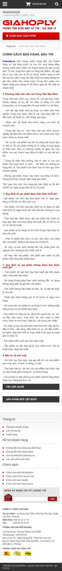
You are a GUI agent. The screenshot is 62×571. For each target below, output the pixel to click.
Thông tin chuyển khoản (17, 427)
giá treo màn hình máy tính (40, 565)
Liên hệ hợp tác (13, 431)
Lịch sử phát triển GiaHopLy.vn (20, 455)
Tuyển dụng (11, 434)
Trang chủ (11, 46)
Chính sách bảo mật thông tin (19, 472)
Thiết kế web (8, 565)
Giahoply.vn (9, 61)
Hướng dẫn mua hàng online (19, 452)
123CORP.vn (20, 565)
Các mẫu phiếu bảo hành (18, 459)
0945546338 (39, 4)
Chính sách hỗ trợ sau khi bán (20, 476)
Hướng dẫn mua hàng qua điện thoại (23, 448)
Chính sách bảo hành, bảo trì (19, 484)
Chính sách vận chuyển (17, 480)
